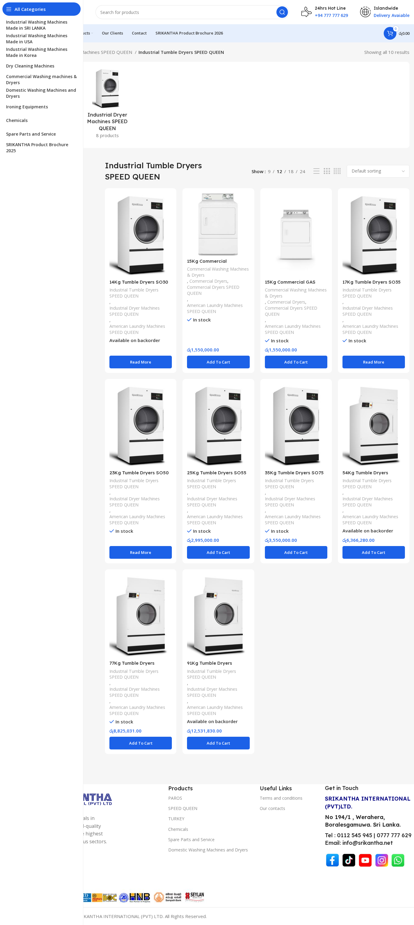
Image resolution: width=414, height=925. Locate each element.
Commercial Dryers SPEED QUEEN (213, 290)
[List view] (316, 171)
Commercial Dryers (208, 281)
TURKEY (176, 818)
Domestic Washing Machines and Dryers (208, 850)
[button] (218, 362)
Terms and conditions (281, 798)
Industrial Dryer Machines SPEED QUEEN (134, 311)
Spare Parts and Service (191, 839)
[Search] (282, 12)
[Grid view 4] (337, 171)
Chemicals (178, 829)
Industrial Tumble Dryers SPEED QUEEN (134, 293)
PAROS (175, 798)
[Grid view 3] (327, 171)
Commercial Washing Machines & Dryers (218, 272)
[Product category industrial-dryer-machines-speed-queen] (107, 105)
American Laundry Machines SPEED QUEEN (87, 52)
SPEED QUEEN (182, 808)
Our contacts (272, 808)
